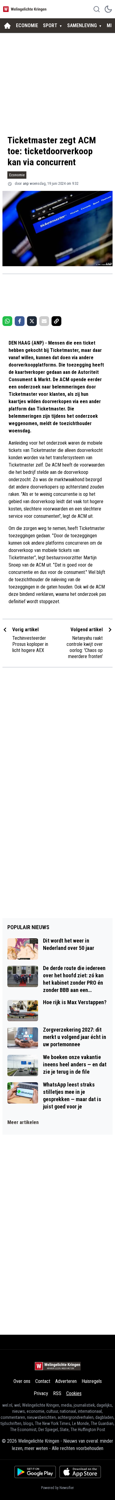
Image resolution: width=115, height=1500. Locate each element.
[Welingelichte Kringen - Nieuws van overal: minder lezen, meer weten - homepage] (25, 9)
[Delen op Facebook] (20, 321)
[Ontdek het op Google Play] (35, 1472)
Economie (17, 175)
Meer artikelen (23, 1122)
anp (26, 183)
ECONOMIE (27, 25)
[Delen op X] (32, 321)
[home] (7, 25)
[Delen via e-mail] (44, 321)
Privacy (41, 1393)
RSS (57, 1393)
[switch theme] (108, 9)
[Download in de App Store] (80, 1472)
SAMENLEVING (82, 25)
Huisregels (92, 1381)
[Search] (96, 9)
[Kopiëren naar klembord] (56, 321)
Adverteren (66, 1381)
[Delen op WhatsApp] (7, 321)
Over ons (21, 1381)
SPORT (50, 25)
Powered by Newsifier (57, 1488)
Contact (42, 1381)
